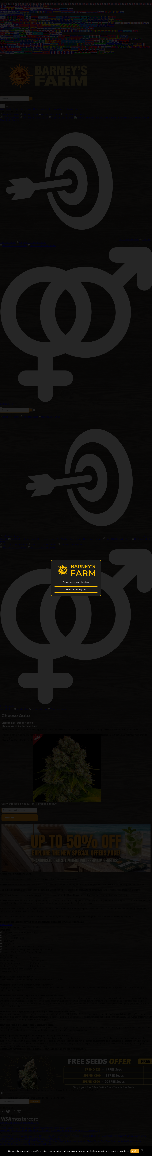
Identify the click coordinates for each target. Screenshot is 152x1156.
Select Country (74, 589)
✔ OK (134, 1151)
